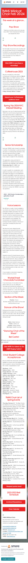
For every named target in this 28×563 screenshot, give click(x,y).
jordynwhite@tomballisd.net (9, 528)
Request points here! (14, 486)
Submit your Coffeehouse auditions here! (14, 98)
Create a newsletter (8, 559)
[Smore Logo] (7, 2)
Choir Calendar (14, 509)
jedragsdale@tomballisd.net (9, 526)
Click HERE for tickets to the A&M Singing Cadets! (14, 348)
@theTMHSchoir (11, 536)
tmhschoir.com (11, 529)
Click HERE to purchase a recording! (14, 64)
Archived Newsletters (14, 502)
